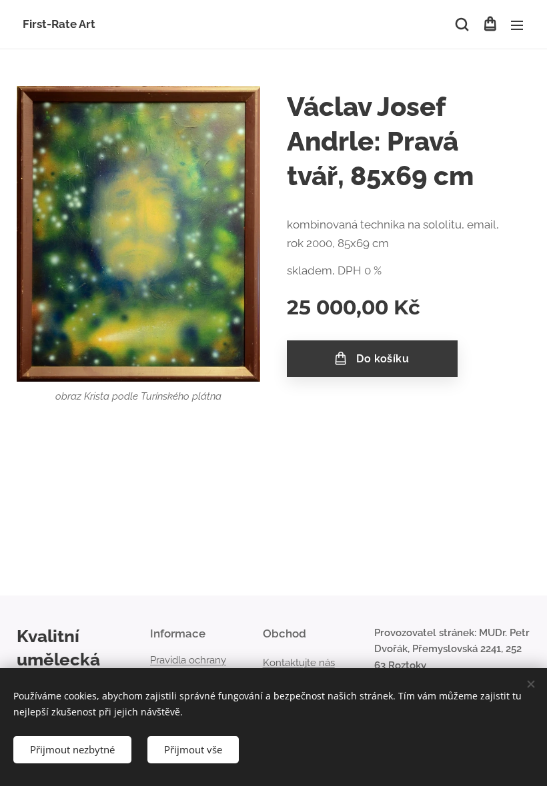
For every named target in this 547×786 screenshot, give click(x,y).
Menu (517, 24)
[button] (462, 24)
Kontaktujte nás (299, 663)
